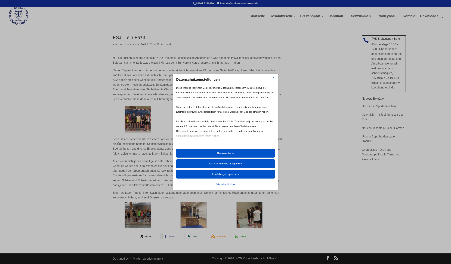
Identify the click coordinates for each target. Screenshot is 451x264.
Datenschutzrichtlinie (225, 184)
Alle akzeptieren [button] (225, 153)
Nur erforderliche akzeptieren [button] (225, 163)
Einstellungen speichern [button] (225, 174)
